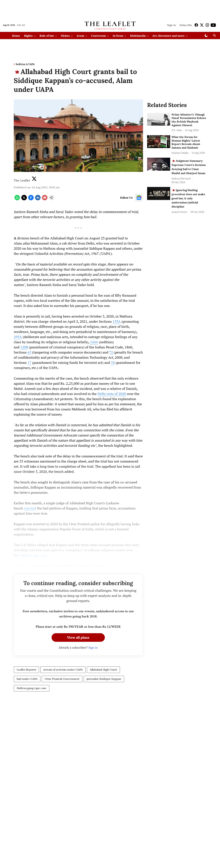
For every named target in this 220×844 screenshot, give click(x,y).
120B (24, 347)
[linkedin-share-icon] (38, 199)
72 (111, 352)
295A (18, 337)
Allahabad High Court (103, 669)
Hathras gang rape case (31, 688)
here (27, 565)
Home (16, 35)
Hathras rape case (33, 555)
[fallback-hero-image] (158, 119)
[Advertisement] (110, 9)
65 (29, 352)
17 (29, 362)
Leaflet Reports (26, 669)
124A (94, 342)
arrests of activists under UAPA (63, 669)
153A (117, 321)
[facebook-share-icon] (31, 199)
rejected (30, 508)
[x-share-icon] (24, 199)
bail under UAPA (27, 679)
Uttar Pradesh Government (62, 679)
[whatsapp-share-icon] (17, 199)
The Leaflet (22, 180)
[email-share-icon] (44, 199)
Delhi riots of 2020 (111, 393)
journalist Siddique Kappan (104, 679)
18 (113, 362)
